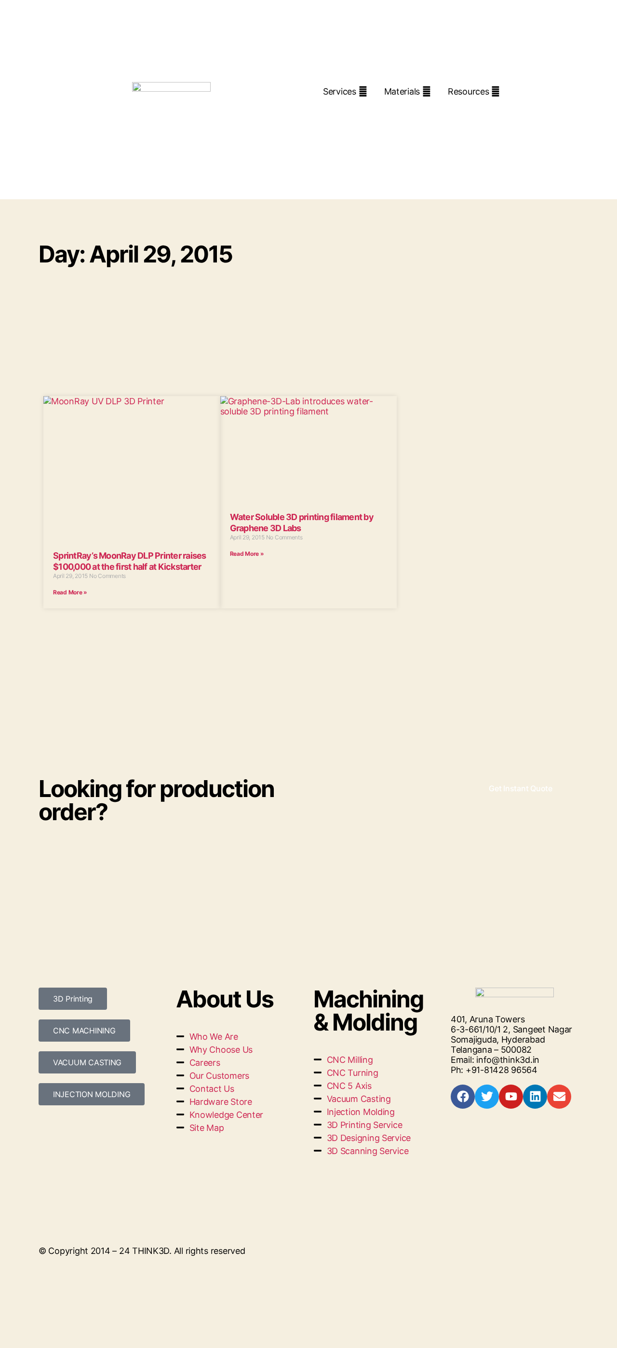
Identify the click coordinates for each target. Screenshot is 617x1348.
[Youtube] (511, 1097)
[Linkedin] (535, 1097)
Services (339, 91)
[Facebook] (463, 1097)
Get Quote (357, 109)
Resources (468, 91)
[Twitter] (487, 1097)
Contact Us (429, 109)
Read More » (70, 592)
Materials (402, 91)
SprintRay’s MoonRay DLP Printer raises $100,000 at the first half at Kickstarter (129, 561)
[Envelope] (559, 1097)
